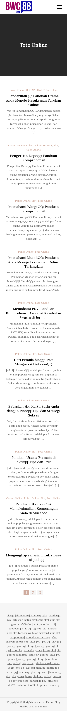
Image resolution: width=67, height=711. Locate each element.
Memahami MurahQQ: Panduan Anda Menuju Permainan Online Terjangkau (33, 262)
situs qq (26, 628)
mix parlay (13, 663)
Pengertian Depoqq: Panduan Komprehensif (33, 157)
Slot (39, 89)
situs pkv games (33, 650)
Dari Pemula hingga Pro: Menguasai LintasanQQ (33, 362)
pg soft (57, 676)
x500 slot (26, 624)
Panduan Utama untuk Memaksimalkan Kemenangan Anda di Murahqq (34, 508)
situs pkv (18, 619)
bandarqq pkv (39, 615)
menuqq (40, 667)
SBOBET (31, 89)
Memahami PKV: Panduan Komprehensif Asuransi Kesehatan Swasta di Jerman (33, 313)
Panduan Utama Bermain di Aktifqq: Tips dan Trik (34, 459)
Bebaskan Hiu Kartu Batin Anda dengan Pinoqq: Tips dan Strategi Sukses (33, 410)
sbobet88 (14, 628)
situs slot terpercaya (19, 632)
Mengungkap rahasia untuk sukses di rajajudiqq (33, 557)
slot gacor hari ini (44, 624)
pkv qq (10, 615)
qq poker (42, 672)
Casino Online (16, 145)
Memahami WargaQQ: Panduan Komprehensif (33, 208)
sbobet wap (43, 663)
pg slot (37, 628)
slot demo (52, 659)
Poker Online (17, 89)
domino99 (22, 615)
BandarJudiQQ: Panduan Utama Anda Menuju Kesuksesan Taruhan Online (33, 100)
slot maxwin (50, 628)
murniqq (52, 667)
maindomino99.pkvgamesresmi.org (38, 685)
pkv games (18, 676)
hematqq (11, 672)
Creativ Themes (38, 706)
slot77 (11, 685)
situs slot (22, 641)
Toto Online (50, 89)
